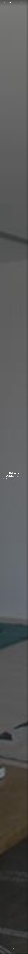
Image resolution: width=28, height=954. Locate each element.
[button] (24, 2)
